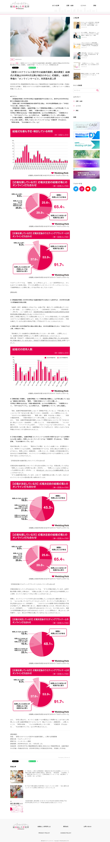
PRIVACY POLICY (44, 833)
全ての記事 (55, 5)
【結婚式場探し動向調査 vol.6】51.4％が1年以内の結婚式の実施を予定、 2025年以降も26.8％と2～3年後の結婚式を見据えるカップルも (46, 801)
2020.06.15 (67, 757)
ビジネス (83, 5)
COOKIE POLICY (65, 833)
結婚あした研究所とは (44, 826)
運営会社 (65, 826)
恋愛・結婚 (70, 5)
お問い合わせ (87, 826)
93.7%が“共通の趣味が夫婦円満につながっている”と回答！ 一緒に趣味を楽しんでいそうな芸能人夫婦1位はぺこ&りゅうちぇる (47, 786)
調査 (95, 5)
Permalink (60, 757)
